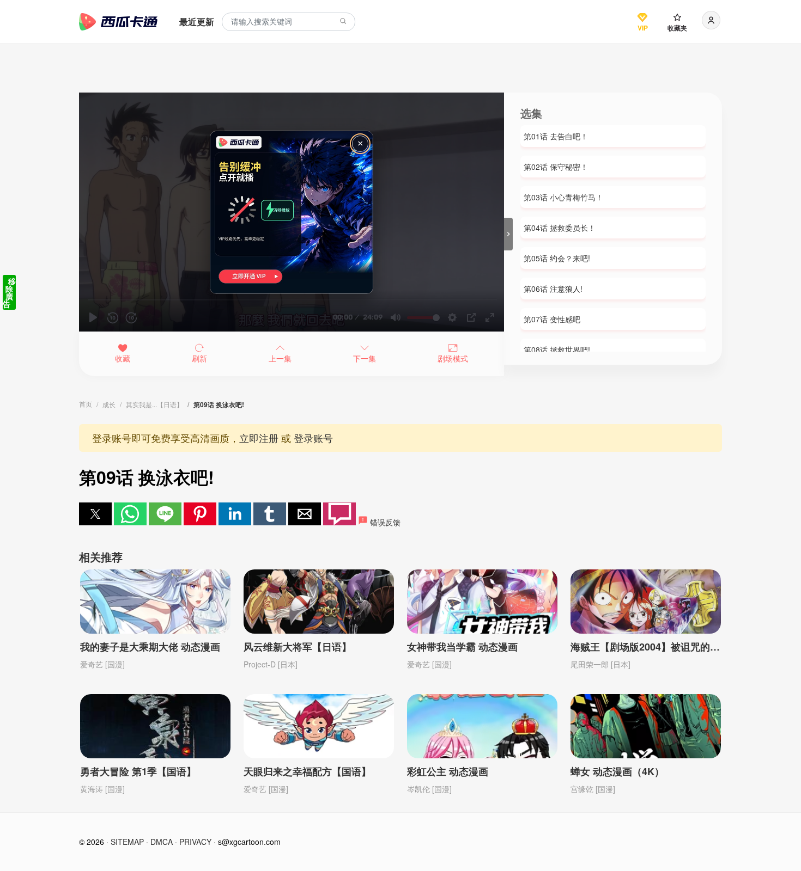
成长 (109, 404)
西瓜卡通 (118, 21)
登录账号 (313, 438)
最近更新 (196, 21)
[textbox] (288, 22)
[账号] (711, 20)
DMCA (161, 841)
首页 (85, 403)
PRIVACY (195, 841)
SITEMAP (127, 841)
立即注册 (258, 438)
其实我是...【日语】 (154, 404)
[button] (95, 513)
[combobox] (288, 22)
